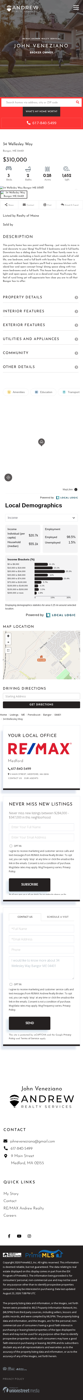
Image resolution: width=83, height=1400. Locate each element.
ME (23, 714)
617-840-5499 (43, 122)
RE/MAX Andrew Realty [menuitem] (23, 1208)
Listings (14, 714)
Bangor (47, 714)
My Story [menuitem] (11, 1194)
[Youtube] (19, 1236)
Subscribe (29, 884)
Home (3, 714)
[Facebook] (9, 1236)
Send (29, 1023)
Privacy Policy (13, 1379)
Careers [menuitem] (9, 1216)
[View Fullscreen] (8, 650)
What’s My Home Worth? (41, 111)
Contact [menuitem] (10, 1201)
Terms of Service (30, 1038)
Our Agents (31, 778)
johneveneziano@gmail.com (32, 1141)
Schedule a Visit (58, 917)
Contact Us (15, 778)
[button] (77, 102)
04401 (57, 714)
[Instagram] (29, 1236)
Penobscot (34, 714)
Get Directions (41, 704)
